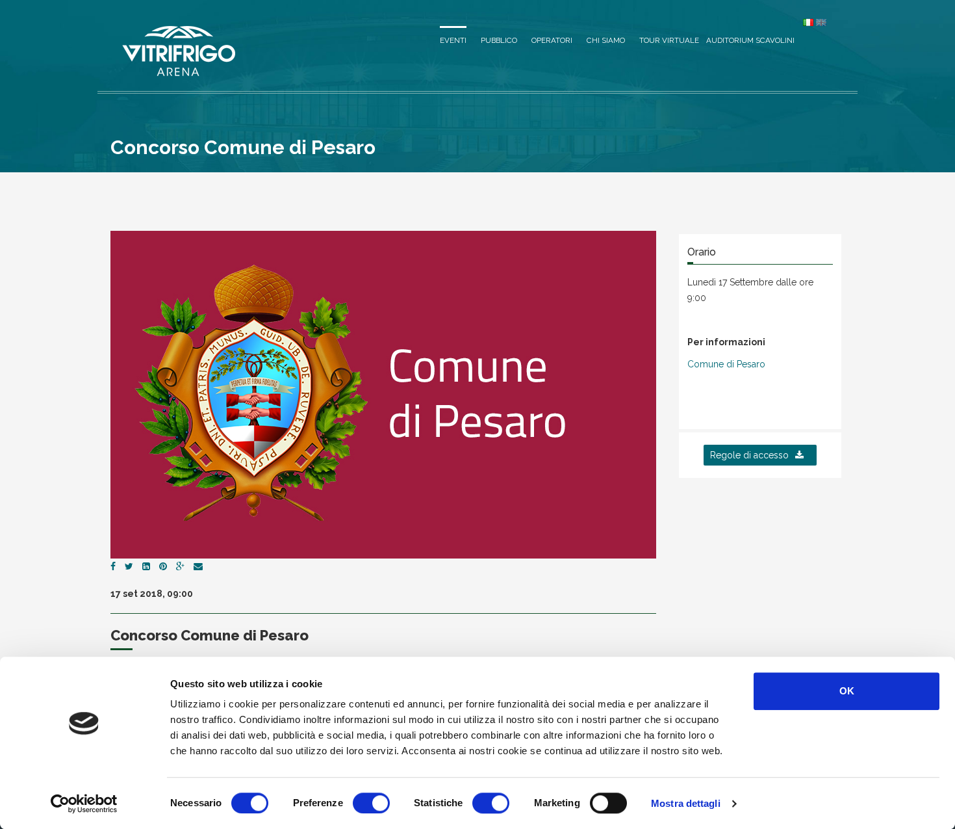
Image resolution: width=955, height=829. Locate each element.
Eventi (453, 40)
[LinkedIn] (146, 566)
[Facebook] (113, 566)
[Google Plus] (180, 566)
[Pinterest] (163, 566)
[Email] (198, 566)
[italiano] (808, 22)
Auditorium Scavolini (750, 40)
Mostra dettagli (685, 803)
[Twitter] (129, 566)
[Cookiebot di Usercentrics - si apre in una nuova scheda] (84, 803)
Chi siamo (606, 40)
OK (846, 690)
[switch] (371, 803)
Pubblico (499, 40)
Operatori (551, 40)
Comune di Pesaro (726, 364)
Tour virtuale (669, 40)
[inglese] (821, 22)
